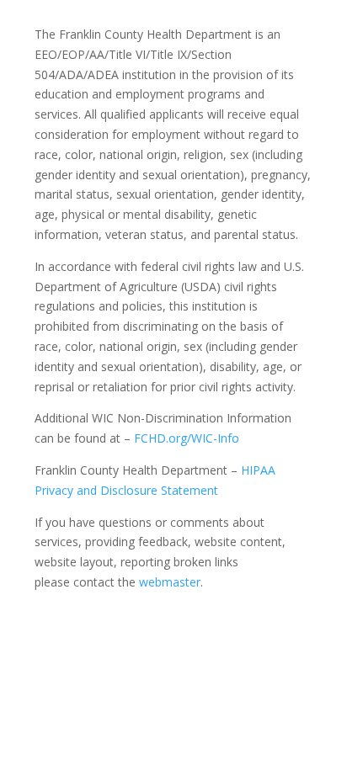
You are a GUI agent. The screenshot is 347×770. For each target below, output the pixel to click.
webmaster (169, 582)
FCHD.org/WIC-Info (186, 438)
